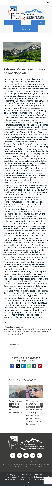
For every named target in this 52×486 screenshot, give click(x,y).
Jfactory (26, 482)
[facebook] (12, 455)
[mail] (39, 455)
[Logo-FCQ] (26, 7)
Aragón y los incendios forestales (15, 404)
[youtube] (26, 455)
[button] (10, 405)
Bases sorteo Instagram (27, 479)
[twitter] (19, 455)
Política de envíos (11, 479)
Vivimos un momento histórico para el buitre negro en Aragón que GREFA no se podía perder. (34, 410)
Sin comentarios (15, 412)
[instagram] (32, 455)
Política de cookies (41, 477)
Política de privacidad (25, 477)
